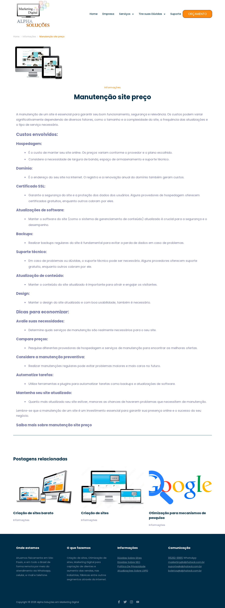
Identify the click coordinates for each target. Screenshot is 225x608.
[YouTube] (137, 601)
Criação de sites (95, 513)
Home (94, 14)
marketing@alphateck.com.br (186, 562)
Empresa (108, 14)
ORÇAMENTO (197, 14)
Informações (112, 87)
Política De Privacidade (131, 566)
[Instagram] (131, 601)
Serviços (124, 14)
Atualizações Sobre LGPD (132, 570)
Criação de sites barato (33, 513)
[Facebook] (118, 601)
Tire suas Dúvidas (150, 14)
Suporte (175, 14)
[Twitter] (125, 601)
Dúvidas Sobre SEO (128, 562)
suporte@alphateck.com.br (185, 566)
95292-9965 (175, 558)
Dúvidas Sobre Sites (129, 558)
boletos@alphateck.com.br (185, 570)
